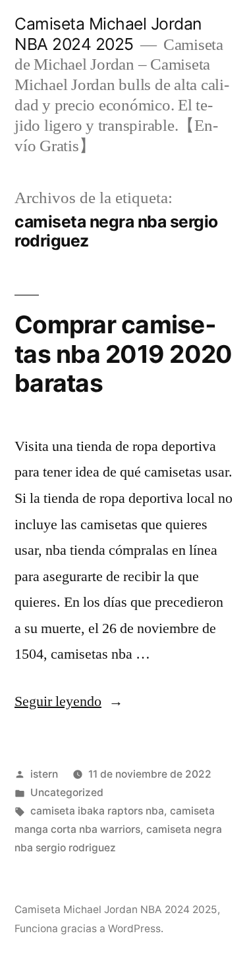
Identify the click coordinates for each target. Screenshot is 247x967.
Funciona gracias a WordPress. (88, 928)
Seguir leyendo (68, 701)
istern (44, 774)
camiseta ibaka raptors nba (97, 811)
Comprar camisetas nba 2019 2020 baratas (123, 354)
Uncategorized (66, 792)
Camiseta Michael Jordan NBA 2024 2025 (108, 34)
